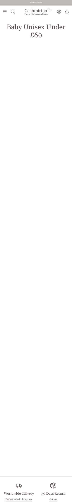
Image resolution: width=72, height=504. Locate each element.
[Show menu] (4, 11)
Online (53, 499)
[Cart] (67, 11)
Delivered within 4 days (19, 499)
